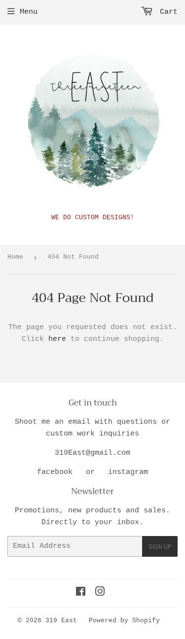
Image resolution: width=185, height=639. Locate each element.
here (57, 339)
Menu (28, 12)
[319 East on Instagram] (100, 593)
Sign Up (159, 546)
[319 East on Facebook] (80, 593)
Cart (166, 12)
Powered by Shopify (124, 620)
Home (15, 257)
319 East (61, 620)
